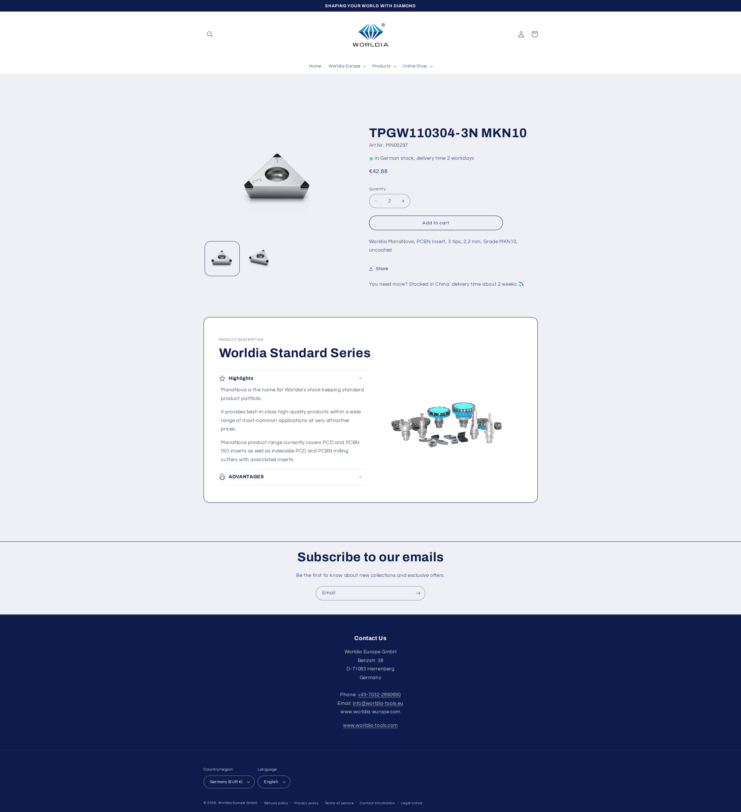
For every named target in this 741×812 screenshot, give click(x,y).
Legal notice (412, 803)
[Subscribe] (418, 593)
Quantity (377, 189)
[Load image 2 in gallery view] (259, 258)
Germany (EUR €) (226, 782)
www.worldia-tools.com (370, 725)
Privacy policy (306, 803)
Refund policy (276, 803)
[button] (210, 34)
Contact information (377, 803)
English (271, 782)
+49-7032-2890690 (379, 694)
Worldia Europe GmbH (237, 802)
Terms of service (339, 803)
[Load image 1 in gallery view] (222, 258)
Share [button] (382, 269)
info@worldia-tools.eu (378, 703)
